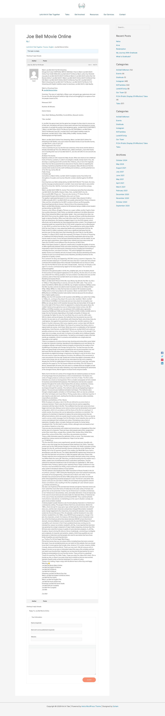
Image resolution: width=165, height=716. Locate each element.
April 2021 (120, 183)
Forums (45, 47)
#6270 (95, 65)
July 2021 (120, 172)
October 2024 (121, 160)
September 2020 (123, 206)
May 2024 (120, 164)
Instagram (120, 81)
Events (119, 73)
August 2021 (121, 168)
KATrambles (121, 85)
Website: (33, 637)
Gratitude (120, 77)
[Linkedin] (162, 363)
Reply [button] (90, 64)
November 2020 (122, 198)
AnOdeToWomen (122, 70)
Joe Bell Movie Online (50, 90)
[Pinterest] (162, 360)
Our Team (120, 92)
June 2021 (120, 175)
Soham (115, 706)
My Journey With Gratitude (126, 53)
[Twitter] (162, 356)
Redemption (121, 49)
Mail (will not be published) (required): (43, 630)
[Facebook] (162, 353)
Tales (118, 103)
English (51, 47)
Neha (118, 41)
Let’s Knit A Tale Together (34, 47)
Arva (118, 45)
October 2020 (121, 202)
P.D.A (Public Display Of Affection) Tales (132, 96)
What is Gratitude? (123, 56)
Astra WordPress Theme (91, 706)
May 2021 (120, 179)
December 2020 (122, 194)
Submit (89, 680)
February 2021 (122, 190)
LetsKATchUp (121, 89)
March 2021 (120, 187)
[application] (61, 14)
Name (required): (36, 623)
